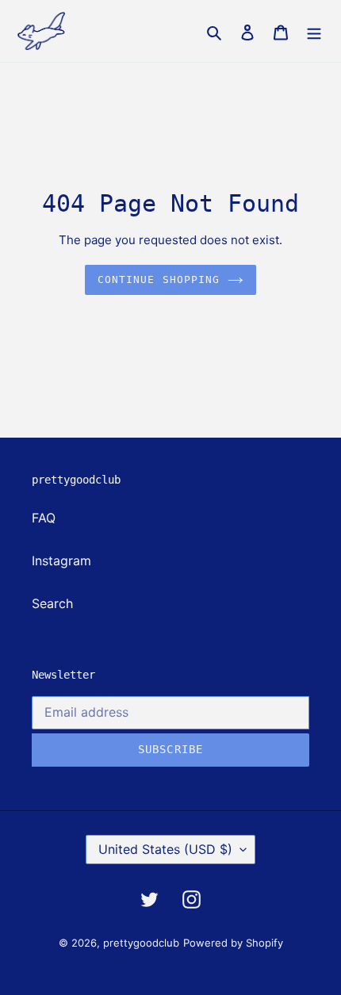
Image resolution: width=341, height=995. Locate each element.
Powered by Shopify (233, 942)
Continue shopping (159, 279)
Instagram (61, 560)
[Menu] (314, 30)
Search (52, 603)
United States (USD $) (165, 849)
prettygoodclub (141, 942)
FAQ (44, 518)
